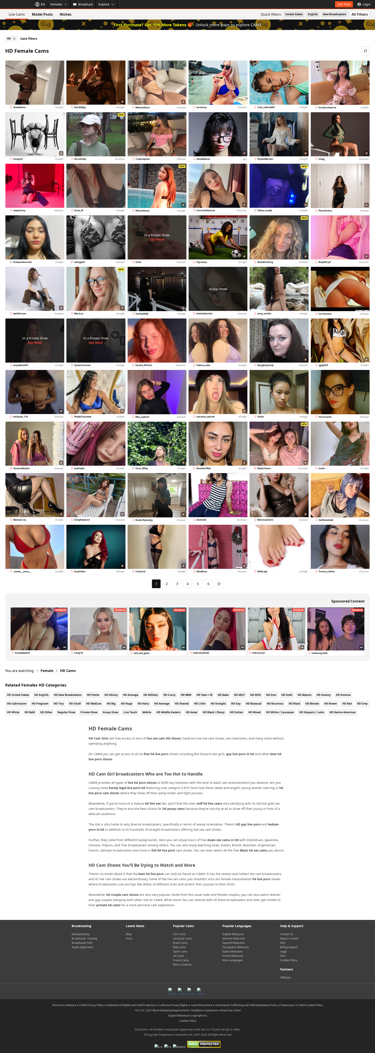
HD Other (46, 712)
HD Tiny (59, 703)
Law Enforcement (201, 1005)
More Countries (182, 964)
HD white (13, 712)
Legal (283, 951)
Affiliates (285, 977)
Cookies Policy (288, 960)
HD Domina (343, 695)
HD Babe (223, 695)
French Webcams (232, 956)
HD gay (236, 703)
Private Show (89, 712)
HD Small (75, 703)
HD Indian (236, 712)
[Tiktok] (171, 991)
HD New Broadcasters (68, 695)
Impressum (287, 1005)
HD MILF (239, 695)
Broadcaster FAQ (82, 943)
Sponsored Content (348, 601)
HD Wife (255, 695)
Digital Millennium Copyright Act (187, 1015)
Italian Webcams (232, 951)
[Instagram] (181, 991)
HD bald (30, 712)
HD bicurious (275, 703)
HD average (161, 703)
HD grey (362, 703)
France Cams (181, 960)
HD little (200, 703)
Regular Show (66, 712)
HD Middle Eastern (168, 712)
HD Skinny (111, 695)
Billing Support (289, 947)
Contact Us (286, 934)
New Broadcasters (334, 14)
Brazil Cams (180, 943)
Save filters (28, 38)
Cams (68, 670)
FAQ (282, 943)
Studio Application (82, 947)
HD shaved (182, 703)
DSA (282, 956)
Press (129, 938)
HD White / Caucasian (280, 712)
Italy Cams (179, 947)
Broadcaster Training (84, 938)
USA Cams (179, 934)
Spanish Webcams (233, 943)
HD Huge (126, 703)
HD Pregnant (40, 703)
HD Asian (191, 712)
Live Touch (130, 712)
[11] (218, 583)
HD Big (111, 703)
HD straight (218, 703)
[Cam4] (16, 4)
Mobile (146, 712)
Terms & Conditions (64, 1005)
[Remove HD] (14, 38)
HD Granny (324, 695)
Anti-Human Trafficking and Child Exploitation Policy (246, 1005)
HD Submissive (16, 703)
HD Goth (286, 695)
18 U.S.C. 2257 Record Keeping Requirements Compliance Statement (176, 1010)
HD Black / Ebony (214, 712)
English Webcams (233, 934)
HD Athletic (150, 695)
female (47, 670)
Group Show (110, 712)
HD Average (130, 695)
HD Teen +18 (204, 695)
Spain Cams (180, 951)
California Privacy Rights (173, 1005)
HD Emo (271, 695)
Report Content (289, 938)
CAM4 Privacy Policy (91, 1005)
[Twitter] (191, 991)
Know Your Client (230, 1010)
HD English (41, 695)
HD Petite (93, 695)
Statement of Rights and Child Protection (131, 1005)
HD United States (18, 695)
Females (56, 4)
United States (294, 14)
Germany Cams (182, 938)
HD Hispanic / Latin (311, 712)
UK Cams (178, 956)
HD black (294, 703)
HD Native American (342, 712)
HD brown (330, 703)
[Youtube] (200, 991)
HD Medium (94, 703)
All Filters (360, 14)
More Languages (232, 960)
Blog (128, 934)
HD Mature (304, 695)
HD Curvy (169, 695)
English (313, 14)
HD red (347, 703)
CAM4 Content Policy (310, 1005)
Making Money (80, 934)
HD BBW (186, 695)
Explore (104, 4)
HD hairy (143, 703)
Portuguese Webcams (235, 947)
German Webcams (233, 938)
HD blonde (312, 703)
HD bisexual (254, 703)
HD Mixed (254, 712)
